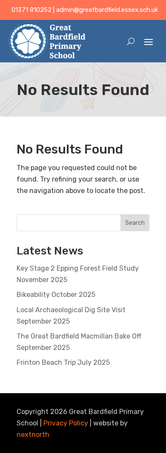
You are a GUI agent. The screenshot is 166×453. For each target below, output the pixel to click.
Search (135, 222)
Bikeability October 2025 (56, 295)
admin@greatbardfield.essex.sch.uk (107, 10)
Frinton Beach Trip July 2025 (63, 362)
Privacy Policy (65, 423)
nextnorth (33, 435)
